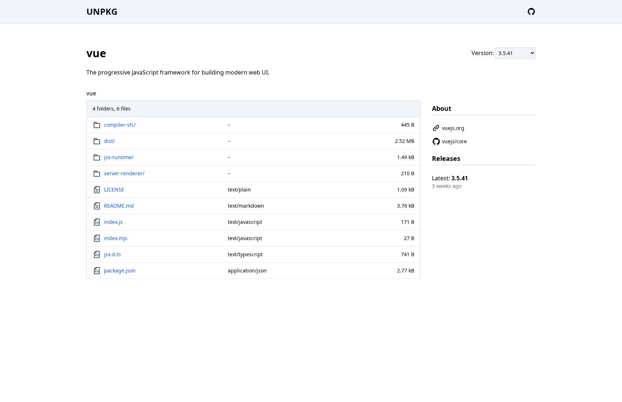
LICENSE (114, 189)
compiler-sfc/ (120, 124)
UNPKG (101, 11)
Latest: (450, 178)
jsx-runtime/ (119, 157)
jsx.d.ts (112, 254)
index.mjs (115, 238)
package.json (120, 270)
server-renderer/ (124, 173)
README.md (119, 205)
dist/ (109, 140)
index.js (113, 221)
